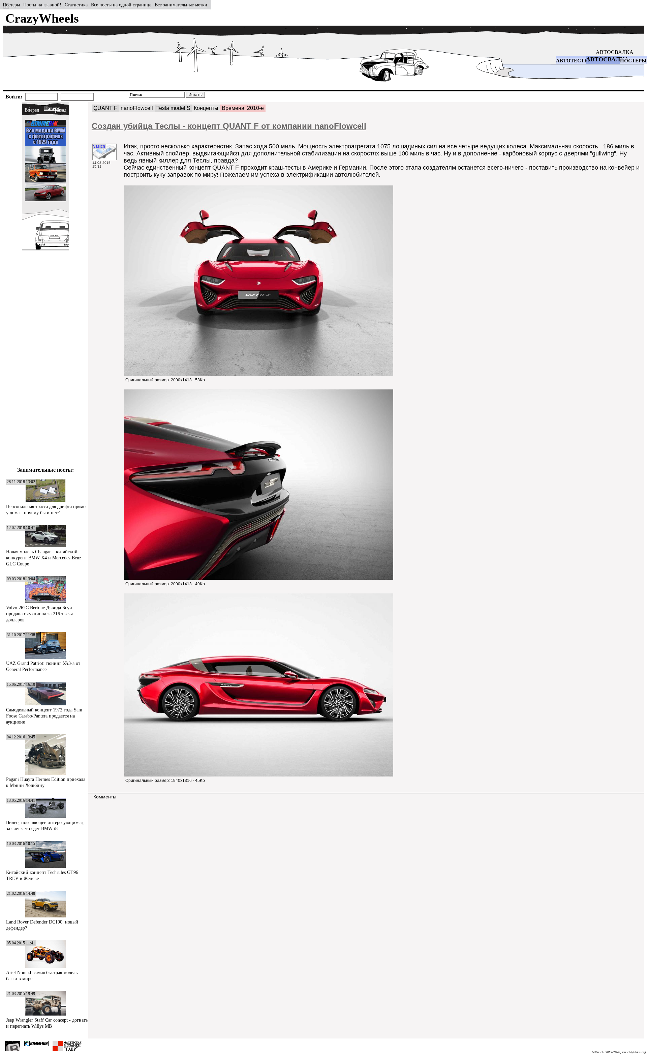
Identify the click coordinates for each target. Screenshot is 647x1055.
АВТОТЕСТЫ (572, 60)
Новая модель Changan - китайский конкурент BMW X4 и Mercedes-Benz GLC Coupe (43, 557)
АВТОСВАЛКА (615, 52)
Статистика (76, 4)
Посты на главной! (42, 4)
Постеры (11, 4)
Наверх (52, 108)
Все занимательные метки (181, 4)
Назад (60, 110)
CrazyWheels (42, 18)
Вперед (32, 110)
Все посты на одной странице (121, 4)
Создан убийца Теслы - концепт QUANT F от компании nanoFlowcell (229, 125)
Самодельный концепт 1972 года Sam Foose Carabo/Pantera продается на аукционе (44, 716)
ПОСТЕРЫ (633, 60)
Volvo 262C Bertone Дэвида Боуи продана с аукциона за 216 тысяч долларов (39, 613)
